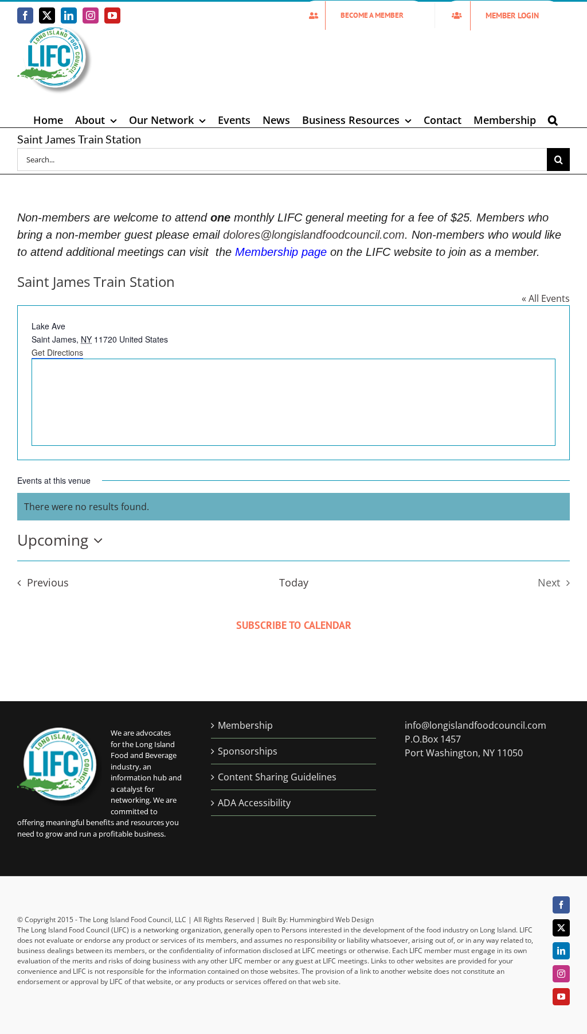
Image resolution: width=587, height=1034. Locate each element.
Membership (245, 725)
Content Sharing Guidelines (277, 777)
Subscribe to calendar (293, 625)
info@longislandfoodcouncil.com (475, 725)
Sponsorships (247, 751)
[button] (553, 120)
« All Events (546, 298)
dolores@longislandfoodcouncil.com (314, 234)
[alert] (293, 506)
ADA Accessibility (254, 802)
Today (293, 582)
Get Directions (57, 352)
